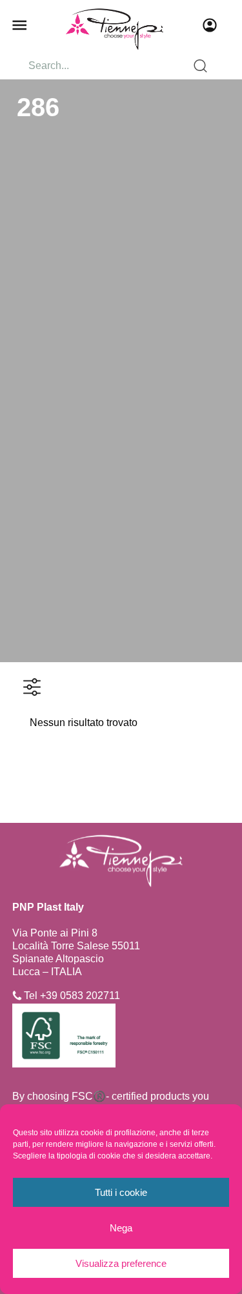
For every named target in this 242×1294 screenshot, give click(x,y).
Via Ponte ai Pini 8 (54, 932)
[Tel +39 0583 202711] (17, 995)
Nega (121, 1227)
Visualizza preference (121, 1263)
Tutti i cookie (121, 1192)
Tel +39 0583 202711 (72, 995)
